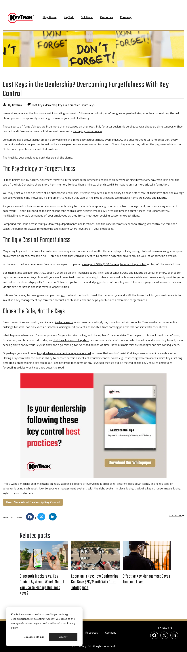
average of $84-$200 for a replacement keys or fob (114, 264)
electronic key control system (71, 340)
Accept (63, 636)
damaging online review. (87, 131)
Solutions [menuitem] (87, 17)
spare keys (88, 105)
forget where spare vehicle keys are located (64, 353)
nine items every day (142, 180)
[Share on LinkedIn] (52, 516)
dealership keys (54, 105)
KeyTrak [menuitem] (69, 17)
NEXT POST (175, 515)
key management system (32, 300)
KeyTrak (17, 105)
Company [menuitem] (125, 17)
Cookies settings (34, 636)
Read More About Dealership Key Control (33, 502)
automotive (72, 105)
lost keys (38, 105)
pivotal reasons (63, 322)
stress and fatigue (154, 197)
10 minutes (28, 256)
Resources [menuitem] (106, 17)
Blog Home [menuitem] (49, 17)
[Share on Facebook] (30, 516)
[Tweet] (41, 516)
